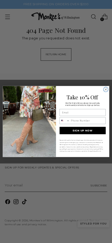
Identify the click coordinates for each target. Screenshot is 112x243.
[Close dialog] (105, 89)
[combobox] (65, 120)
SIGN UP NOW (82, 130)
